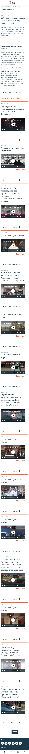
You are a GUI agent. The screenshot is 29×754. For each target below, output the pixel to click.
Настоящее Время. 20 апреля (11, 363)
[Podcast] (20, 743)
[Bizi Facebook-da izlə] (4, 752)
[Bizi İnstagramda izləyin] (11, 752)
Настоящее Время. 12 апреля (11, 528)
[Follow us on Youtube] (13, 743)
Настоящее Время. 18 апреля (11, 488)
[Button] (5, 92)
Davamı (14, 731)
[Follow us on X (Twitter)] (9, 743)
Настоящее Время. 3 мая (10, 241)
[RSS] (16, 743)
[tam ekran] (23, 129)
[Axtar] (24, 752)
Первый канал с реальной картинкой (14, 157)
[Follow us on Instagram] (5, 743)
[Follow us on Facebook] (2, 743)
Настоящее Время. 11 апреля (11, 616)
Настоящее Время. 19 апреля (11, 448)
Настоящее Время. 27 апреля (11, 323)
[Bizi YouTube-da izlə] (18, 752)
